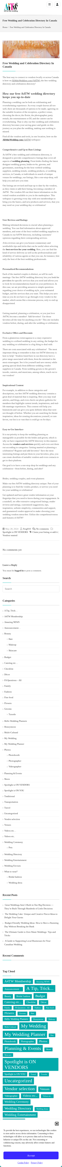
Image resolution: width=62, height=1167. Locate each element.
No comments (42, 529)
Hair (11, 639)
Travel (7, 807)
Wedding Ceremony (13, 842)
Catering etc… (11, 663)
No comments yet (12, 549)
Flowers (8, 703)
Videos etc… (10, 830)
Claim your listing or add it (45, 532)
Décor (7, 674)
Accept (31, 1155)
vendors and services (23, 444)
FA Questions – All (13, 680)
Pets (10, 847)
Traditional (9, 796)
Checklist (8, 669)
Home (5, 27)
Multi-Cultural (11, 732)
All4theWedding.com (13, 139)
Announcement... (12, 989)
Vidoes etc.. (9, 836)
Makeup (12, 644)
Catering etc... (12, 1002)
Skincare (13, 650)
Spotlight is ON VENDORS (15, 532)
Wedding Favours (12, 865)
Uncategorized (11, 813)
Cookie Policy (23, 1163)
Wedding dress (15, 882)
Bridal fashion (15, 877)
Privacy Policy (37, 1163)
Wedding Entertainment (15, 860)
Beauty (7, 633)
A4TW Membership (13, 616)
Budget (7, 657)
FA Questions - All (22, 1008)
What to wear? (11, 871)
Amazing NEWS (11, 622)
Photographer (15, 761)
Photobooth (14, 755)
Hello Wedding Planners (15, 721)
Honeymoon (10, 727)
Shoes (7, 779)
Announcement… (12, 628)
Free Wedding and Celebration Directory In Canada (30, 27)
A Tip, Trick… (11, 610)
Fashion (8, 691)
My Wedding (10, 738)
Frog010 (27, 529)
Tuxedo (12, 714)
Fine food (8, 697)
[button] (57, 1123)
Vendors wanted (10, 535)
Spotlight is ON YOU (14, 790)
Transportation (11, 802)
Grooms (8, 709)
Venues (7, 825)
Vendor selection (12, 819)
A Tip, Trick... (40, 988)
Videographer (15, 766)
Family (7, 686)
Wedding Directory (13, 854)
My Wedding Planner (14, 744)
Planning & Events (13, 773)
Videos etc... (30, 1095)
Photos (7, 749)
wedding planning (20, 161)
